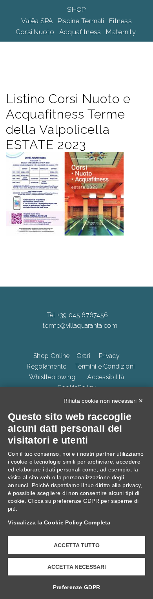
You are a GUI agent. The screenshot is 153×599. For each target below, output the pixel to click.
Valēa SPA (37, 21)
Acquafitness (81, 32)
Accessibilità (105, 377)
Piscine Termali (82, 21)
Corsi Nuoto (36, 32)
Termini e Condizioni (105, 366)
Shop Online (51, 356)
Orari (83, 356)
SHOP (76, 9)
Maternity (121, 32)
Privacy (109, 356)
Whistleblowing (52, 377)
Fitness (120, 21)
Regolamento (47, 366)
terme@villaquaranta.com (80, 325)
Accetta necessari (76, 567)
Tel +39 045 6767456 (77, 315)
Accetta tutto (77, 545)
